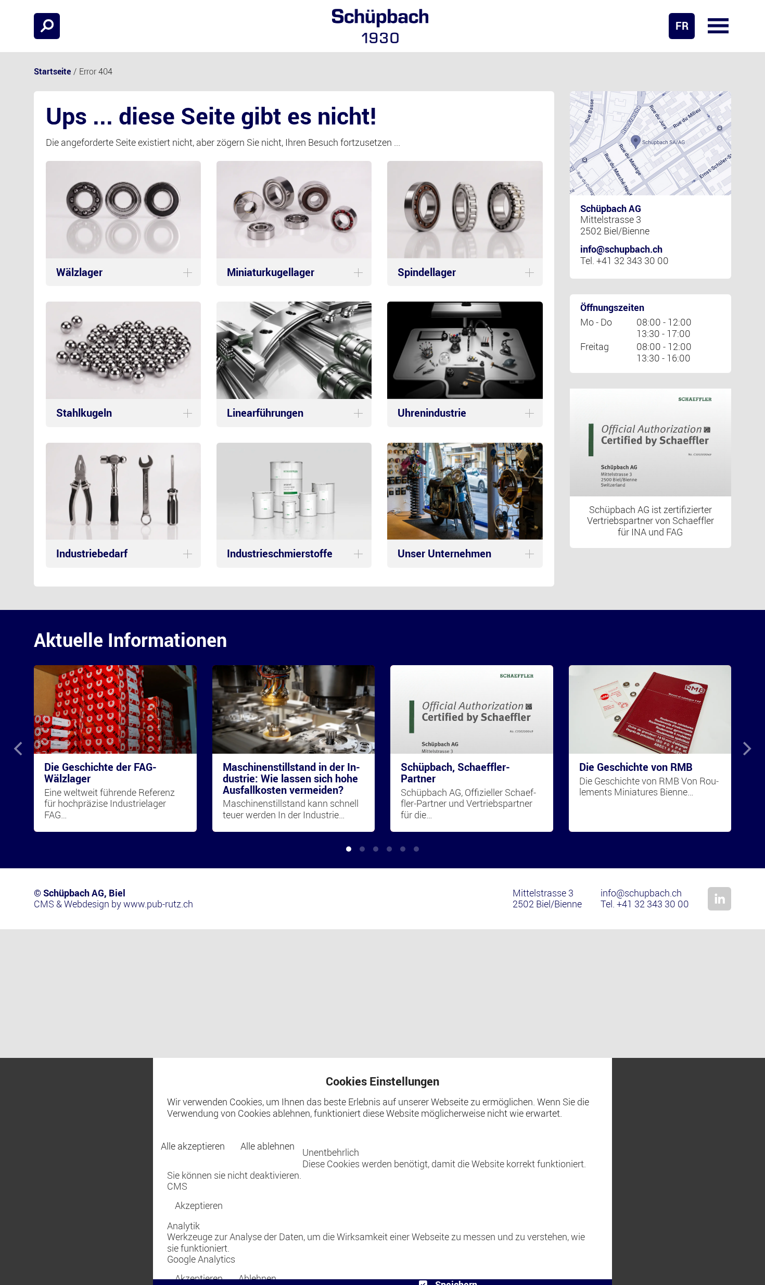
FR (681, 26)
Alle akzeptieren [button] (193, 1146)
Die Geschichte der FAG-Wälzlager (100, 772)
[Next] (745, 748)
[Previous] (19, 748)
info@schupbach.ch (621, 249)
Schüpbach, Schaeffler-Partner (455, 772)
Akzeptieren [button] (199, 1205)
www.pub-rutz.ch (158, 903)
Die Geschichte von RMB (636, 767)
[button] (718, 26)
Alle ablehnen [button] (267, 1146)
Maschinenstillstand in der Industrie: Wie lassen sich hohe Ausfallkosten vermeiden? (291, 778)
